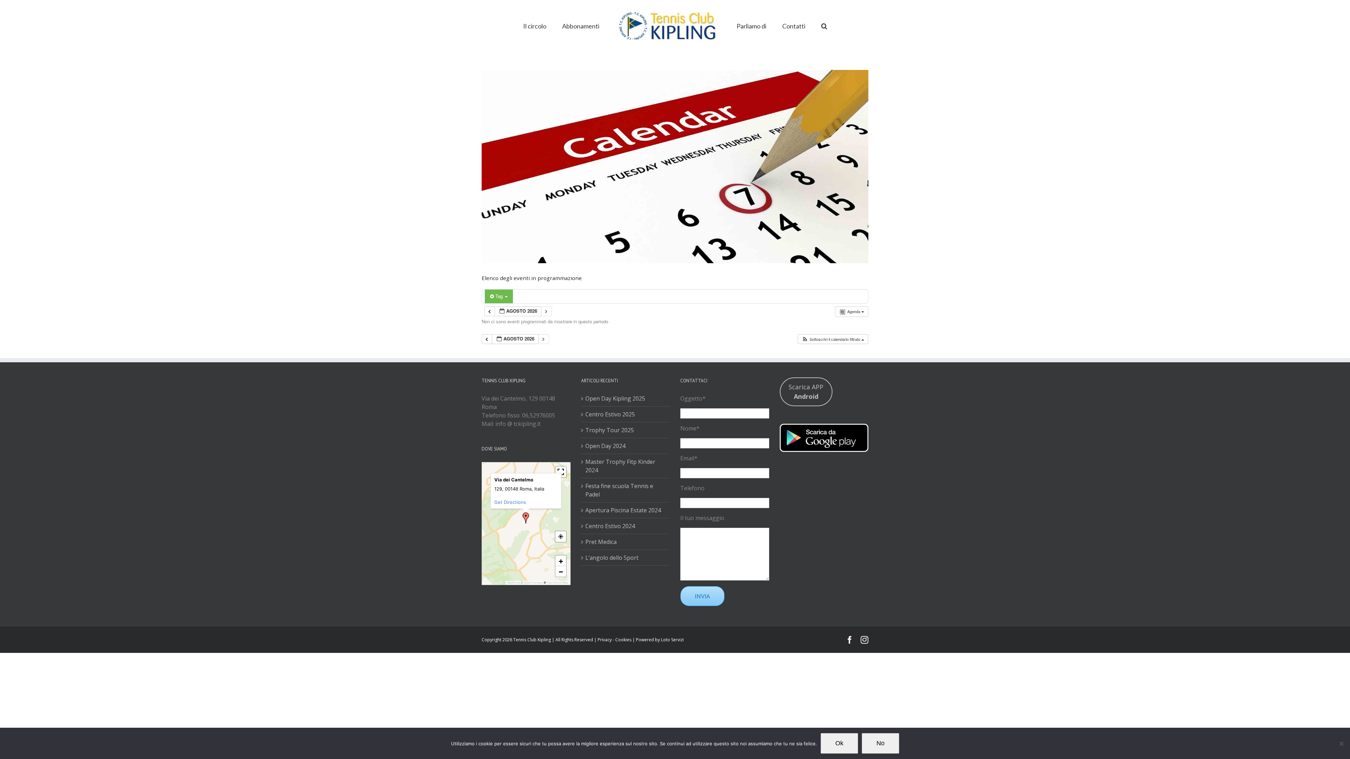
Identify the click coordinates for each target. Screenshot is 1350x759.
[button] (802, 25)
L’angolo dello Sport (611, 558)
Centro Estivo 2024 (610, 526)
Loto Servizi (672, 640)
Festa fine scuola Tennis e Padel (619, 490)
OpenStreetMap (557, 582)
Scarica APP (806, 392)
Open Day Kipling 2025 (615, 398)
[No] (1341, 743)
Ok (839, 743)
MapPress (514, 582)
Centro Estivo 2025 (610, 414)
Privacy (605, 640)
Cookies (623, 640)
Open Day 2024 (605, 446)
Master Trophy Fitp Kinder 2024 (620, 466)
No (880, 743)
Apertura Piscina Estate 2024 (623, 510)
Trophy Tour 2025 (609, 430)
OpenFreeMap (533, 582)
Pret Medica (601, 542)
